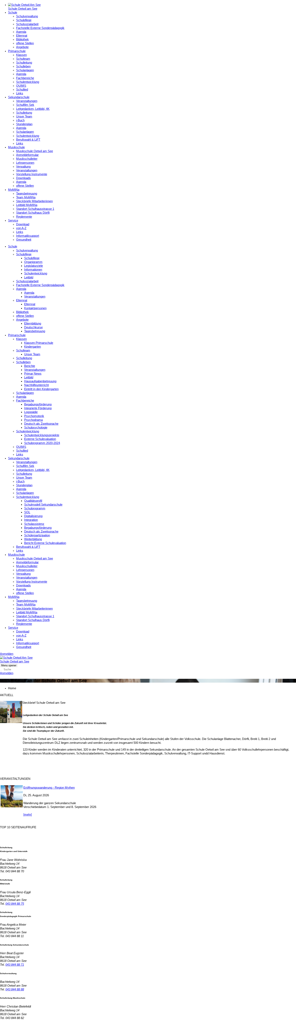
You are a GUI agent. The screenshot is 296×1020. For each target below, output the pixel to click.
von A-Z (21, 228)
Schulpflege (23, 20)
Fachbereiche (25, 78)
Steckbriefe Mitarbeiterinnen (34, 201)
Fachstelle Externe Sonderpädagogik (40, 28)
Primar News (32, 373)
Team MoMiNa (25, 197)
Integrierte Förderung (38, 408)
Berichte (29, 366)
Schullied (22, 89)
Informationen (33, 269)
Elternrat (21, 35)
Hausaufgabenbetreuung (40, 381)
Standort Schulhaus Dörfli (33, 212)
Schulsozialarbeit (27, 24)
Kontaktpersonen (35, 308)
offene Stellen (25, 43)
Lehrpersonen (25, 162)
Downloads (23, 178)
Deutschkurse (33, 327)
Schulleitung (24, 62)
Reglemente (24, 216)
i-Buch (20, 120)
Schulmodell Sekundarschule (43, 504)
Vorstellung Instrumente (31, 174)
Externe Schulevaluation (40, 439)
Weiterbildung (33, 539)
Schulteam (23, 58)
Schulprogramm (34, 508)
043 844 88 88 (14, 989)
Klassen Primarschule (38, 342)
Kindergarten (32, 346)
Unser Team (24, 116)
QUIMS (21, 85)
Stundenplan (24, 124)
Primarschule (17, 51)
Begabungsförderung (38, 404)
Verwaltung (23, 166)
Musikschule (16, 147)
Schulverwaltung (27, 16)
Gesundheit (23, 239)
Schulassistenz (34, 523)
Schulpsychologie (35, 427)
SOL (27, 512)
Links (19, 93)
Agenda (21, 31)
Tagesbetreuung (26, 193)
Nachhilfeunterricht (36, 385)
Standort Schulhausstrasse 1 (35, 208)
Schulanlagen (25, 70)
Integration (31, 519)
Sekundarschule (18, 97)
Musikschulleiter (26, 158)
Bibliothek (22, 39)
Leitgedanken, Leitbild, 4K (33, 108)
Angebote (22, 47)
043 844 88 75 (14, 903)
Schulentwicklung (27, 81)
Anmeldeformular (27, 155)
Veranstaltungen (26, 101)
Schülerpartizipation (37, 535)
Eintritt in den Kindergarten (41, 389)
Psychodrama (33, 419)
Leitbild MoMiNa (26, 205)
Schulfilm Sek (25, 104)
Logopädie (31, 412)
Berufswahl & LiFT (28, 139)
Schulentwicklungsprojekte (41, 435)
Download (22, 224)
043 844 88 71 (14, 964)
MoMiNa (13, 189)
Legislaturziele (33, 265)
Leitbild (28, 277)
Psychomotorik (34, 416)
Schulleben (23, 66)
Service (13, 220)
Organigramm (33, 262)
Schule (12, 12)
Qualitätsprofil (33, 500)
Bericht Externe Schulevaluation (45, 543)
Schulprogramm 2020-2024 (42, 443)
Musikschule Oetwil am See (34, 151)
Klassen (21, 55)
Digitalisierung (33, 516)
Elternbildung (32, 323)
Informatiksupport (27, 235)
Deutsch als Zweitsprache (41, 423)
